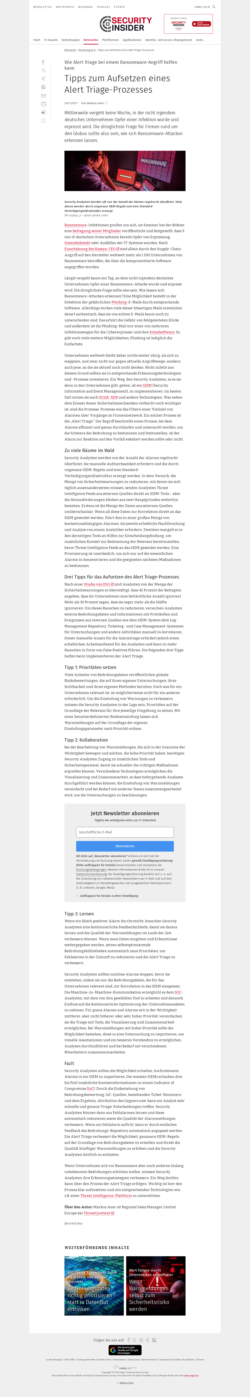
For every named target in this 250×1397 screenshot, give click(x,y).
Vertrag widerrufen (86, 1359)
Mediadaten (120, 1359)
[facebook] (43, 61)
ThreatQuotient (97, 1213)
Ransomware (75, 225)
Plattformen (110, 40)
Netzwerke (91, 40)
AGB (66, 1359)
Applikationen (132, 40)
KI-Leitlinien (189, 1359)
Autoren (200, 1359)
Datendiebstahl (77, 243)
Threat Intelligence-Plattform (106, 1196)
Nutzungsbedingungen (91, 869)
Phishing (119, 302)
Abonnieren (125, 846)
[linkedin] (43, 87)
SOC (178, 992)
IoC (91, 1089)
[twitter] (43, 70)
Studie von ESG (97, 584)
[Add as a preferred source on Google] (125, 1350)
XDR (114, 397)
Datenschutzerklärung (91, 874)
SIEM (147, 385)
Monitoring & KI (87, 50)
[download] (43, 112)
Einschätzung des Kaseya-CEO (90, 249)
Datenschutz (134, 1359)
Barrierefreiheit (150, 1359)
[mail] (43, 95)
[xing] (43, 78)
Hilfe (72, 1359)
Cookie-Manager (54, 1359)
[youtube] (140, 1340)
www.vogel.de (191, 1375)
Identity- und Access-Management (168, 40)
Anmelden (202, 7)
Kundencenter (105, 1359)
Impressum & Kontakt (170, 1359)
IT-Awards (51, 40)
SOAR (104, 397)
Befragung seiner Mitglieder (97, 231)
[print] (43, 103)
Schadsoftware (162, 332)
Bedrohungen (71, 40)
